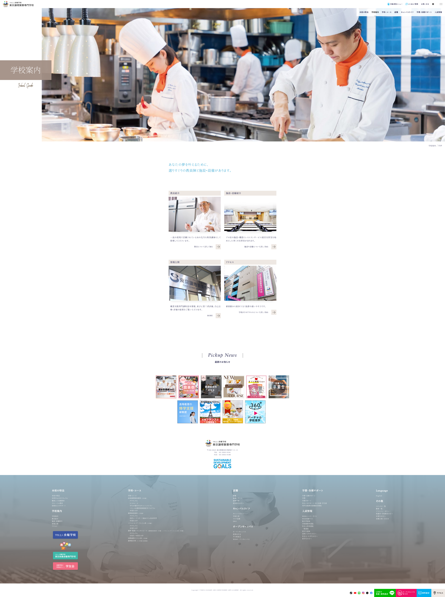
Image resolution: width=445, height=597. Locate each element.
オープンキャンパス (239, 531)
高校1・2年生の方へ (309, 533)
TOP (440, 146)
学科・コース (132, 495)
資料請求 (426, 593)
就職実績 (236, 500)
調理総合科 (138, 540)
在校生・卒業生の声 (137, 535)
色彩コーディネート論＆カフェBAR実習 (143, 518)
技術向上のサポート (59, 505)
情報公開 (55, 523)
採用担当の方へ (238, 503)
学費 (303, 498)
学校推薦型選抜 (308, 523)
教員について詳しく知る (203, 246)
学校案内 (55, 516)
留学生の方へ (307, 538)
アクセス (440, 593)
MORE (210, 315)
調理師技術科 (136, 513)
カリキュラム (134, 500)
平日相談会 (237, 536)
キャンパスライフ (238, 513)
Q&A (235, 521)
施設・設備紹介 (57, 521)
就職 (234, 495)
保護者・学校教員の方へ (384, 513)
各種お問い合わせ (382, 518)
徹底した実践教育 (58, 500)
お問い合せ (425, 4)
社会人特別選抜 (308, 526)
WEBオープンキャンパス (241, 539)
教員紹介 (55, 518)
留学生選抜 (306, 531)
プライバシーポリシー (383, 511)
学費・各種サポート (309, 495)
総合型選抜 (306, 521)
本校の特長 (56, 495)
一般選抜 (305, 528)
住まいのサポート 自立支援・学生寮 (314, 503)
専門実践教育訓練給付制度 (312, 505)
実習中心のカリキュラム (60, 498)
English (379, 495)
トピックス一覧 (381, 506)
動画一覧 (379, 508)
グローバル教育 (57, 503)
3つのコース (134, 503)
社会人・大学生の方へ (310, 536)
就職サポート (237, 498)
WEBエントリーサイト (309, 516)
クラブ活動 (236, 518)
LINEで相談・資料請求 (382, 593)
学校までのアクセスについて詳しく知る (253, 312)
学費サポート (306, 500)
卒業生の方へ (381, 516)
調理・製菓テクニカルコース (156, 530)
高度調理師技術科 (137, 498)
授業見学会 (237, 534)
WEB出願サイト (307, 518)
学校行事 (236, 516)
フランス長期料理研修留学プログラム (142, 508)
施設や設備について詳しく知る (256, 246)
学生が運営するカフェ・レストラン (141, 505)
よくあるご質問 (413, 4)
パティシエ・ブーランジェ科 (140, 523)
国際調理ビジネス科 (138, 538)
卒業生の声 (134, 510)
